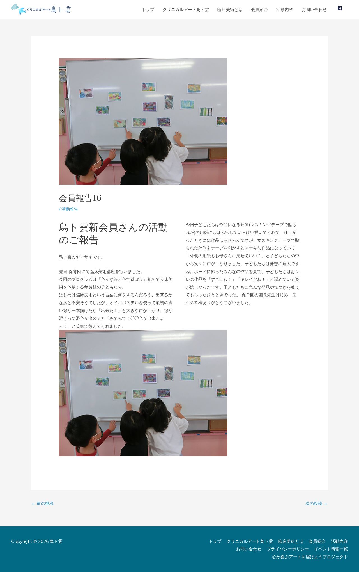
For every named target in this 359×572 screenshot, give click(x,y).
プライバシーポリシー (288, 549)
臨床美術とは (230, 9)
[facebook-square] (340, 8)
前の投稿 (42, 503)
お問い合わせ (314, 9)
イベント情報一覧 (331, 549)
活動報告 (69, 209)
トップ (148, 9)
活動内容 (284, 9)
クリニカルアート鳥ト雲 (186, 9)
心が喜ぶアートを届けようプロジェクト (310, 556)
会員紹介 (259, 9)
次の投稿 (316, 503)
